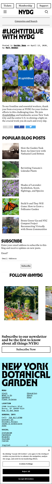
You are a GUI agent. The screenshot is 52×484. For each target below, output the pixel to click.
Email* (4, 253)
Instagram (7, 433)
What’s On (7, 395)
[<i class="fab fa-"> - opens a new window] (31, 127)
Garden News (20, 45)
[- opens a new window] (8, 127)
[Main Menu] (5, 11)
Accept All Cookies (26, 479)
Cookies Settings (26, 464)
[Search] (47, 11)
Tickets (7, 6)
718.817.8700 (15, 418)
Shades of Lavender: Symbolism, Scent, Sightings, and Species (32, 188)
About (30, 395)
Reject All (26, 471)
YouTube (6, 439)
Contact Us (7, 420)
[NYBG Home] (26, 12)
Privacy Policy (10, 422)
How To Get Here (10, 410)
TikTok (5, 441)
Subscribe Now (26, 349)
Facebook (6, 435)
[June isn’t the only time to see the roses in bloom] (21, 303)
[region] (26, 465)
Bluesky (6, 437)
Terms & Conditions (12, 424)
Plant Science (9, 399)
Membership (25, 6)
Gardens (6, 397)
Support (44, 6)
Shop (29, 397)
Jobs (4, 426)
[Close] (49, 450)
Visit (4, 393)
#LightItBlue (8, 115)
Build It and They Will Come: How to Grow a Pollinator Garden (32, 206)
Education (32, 393)
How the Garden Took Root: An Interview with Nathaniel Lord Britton (33, 151)
